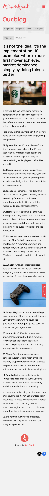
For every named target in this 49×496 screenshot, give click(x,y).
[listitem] (39, 454)
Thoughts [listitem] (8, 38)
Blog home (8, 28)
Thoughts (38, 28)
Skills (29, 28)
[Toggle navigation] (43, 6)
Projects (20, 28)
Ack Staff (29, 445)
